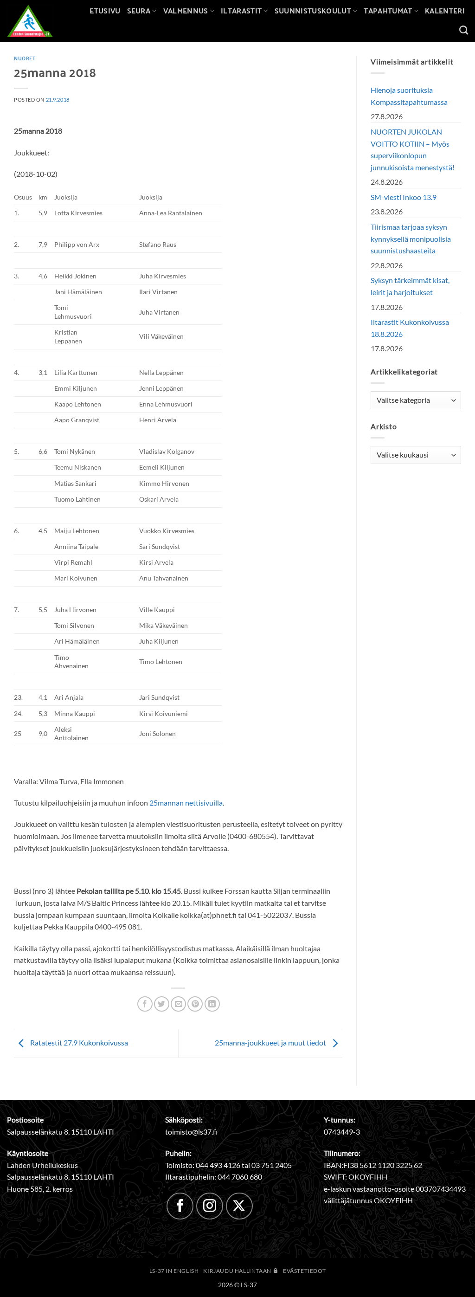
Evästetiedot (304, 1270)
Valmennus (185, 10)
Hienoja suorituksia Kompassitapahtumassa (409, 95)
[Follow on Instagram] (209, 1206)
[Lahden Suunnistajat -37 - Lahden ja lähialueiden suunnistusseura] (37, 21)
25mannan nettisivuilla (186, 802)
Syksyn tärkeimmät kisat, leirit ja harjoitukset (410, 286)
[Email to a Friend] (178, 1004)
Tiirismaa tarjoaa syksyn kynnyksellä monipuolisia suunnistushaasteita (411, 238)
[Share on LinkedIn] (212, 1004)
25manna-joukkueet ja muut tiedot (271, 1042)
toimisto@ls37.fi (191, 1131)
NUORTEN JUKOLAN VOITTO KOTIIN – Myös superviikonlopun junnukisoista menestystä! (413, 149)
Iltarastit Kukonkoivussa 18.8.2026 (410, 327)
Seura (139, 10)
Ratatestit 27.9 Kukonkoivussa (78, 1042)
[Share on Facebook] (145, 1004)
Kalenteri (445, 10)
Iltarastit (241, 10)
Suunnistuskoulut (313, 10)
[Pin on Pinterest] (195, 1004)
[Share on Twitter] (161, 1004)
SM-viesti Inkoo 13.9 (403, 197)
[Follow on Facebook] (180, 1206)
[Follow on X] (239, 1206)
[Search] (463, 30)
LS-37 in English (174, 1270)
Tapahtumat (388, 10)
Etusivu (105, 10)
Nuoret (24, 58)
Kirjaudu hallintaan (237, 1270)
